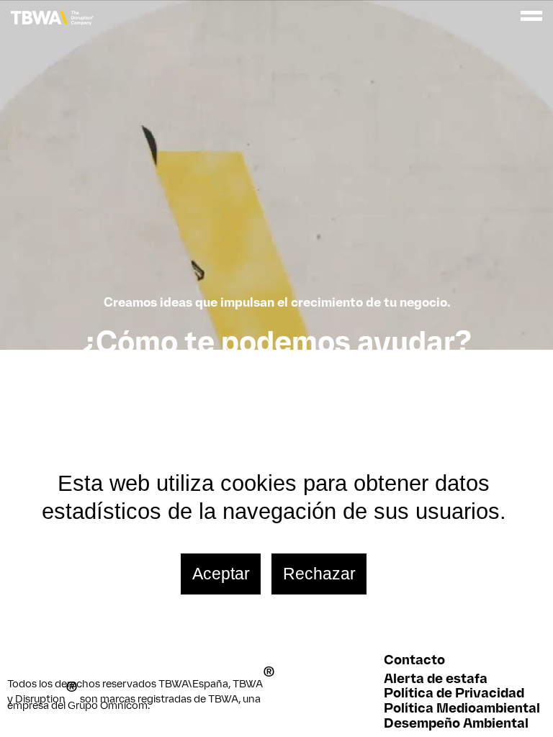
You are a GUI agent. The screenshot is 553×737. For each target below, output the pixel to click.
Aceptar (221, 573)
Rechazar (319, 573)
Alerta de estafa (435, 678)
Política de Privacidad (454, 693)
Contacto (414, 659)
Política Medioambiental (462, 708)
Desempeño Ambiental (456, 723)
